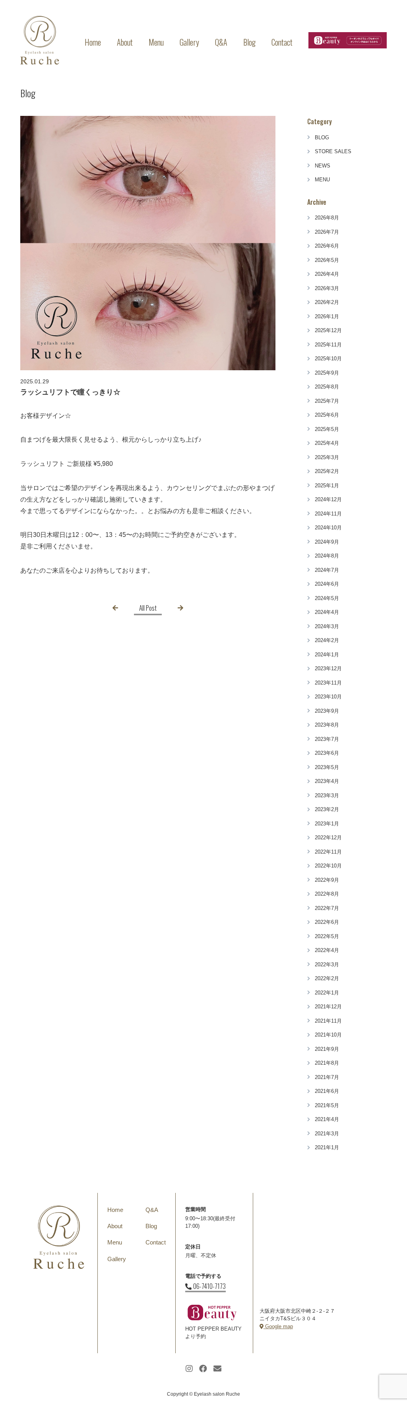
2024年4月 (327, 612)
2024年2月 (327, 640)
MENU (322, 180)
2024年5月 (327, 598)
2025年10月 (328, 359)
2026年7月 (327, 232)
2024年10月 (328, 528)
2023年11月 (328, 683)
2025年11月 (328, 345)
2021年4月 (327, 1119)
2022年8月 (327, 894)
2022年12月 (328, 837)
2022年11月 (328, 852)
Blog (249, 42)
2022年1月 (327, 993)
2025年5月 (327, 429)
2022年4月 (327, 950)
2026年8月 (327, 218)
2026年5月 (327, 260)
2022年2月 (327, 978)
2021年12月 (328, 1007)
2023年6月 (327, 753)
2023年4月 (327, 781)
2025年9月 (327, 373)
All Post (148, 608)
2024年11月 (328, 514)
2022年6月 (327, 922)
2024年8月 (327, 556)
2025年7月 (327, 401)
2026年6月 (327, 246)
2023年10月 (328, 697)
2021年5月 (327, 1105)
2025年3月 (327, 457)
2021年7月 (327, 1077)
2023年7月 (327, 739)
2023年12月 (328, 668)
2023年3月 (327, 795)
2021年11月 (328, 1021)
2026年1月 (327, 316)
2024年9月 (327, 542)
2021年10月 (328, 1035)
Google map (278, 1326)
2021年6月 (327, 1091)
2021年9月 (327, 1049)
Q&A (221, 42)
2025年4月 (327, 443)
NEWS (322, 166)
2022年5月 (327, 936)
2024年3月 (327, 626)
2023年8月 (327, 725)
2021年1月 (327, 1147)
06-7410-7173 (209, 1286)
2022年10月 (328, 866)
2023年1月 (327, 824)
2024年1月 (327, 655)
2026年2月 (327, 302)
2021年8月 (327, 1063)
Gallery (189, 42)
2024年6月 (327, 584)
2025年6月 (327, 415)
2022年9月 (327, 880)
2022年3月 (327, 964)
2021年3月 (327, 1134)
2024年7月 (327, 570)
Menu (156, 42)
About (125, 42)
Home (93, 42)
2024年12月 (328, 499)
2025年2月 (327, 471)
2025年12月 (328, 330)
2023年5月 (327, 767)
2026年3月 (327, 288)
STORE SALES (333, 151)
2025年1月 (327, 486)
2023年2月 (327, 809)
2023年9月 (327, 711)
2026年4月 (327, 274)
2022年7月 (327, 908)
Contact (282, 42)
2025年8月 (327, 387)
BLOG (322, 137)
